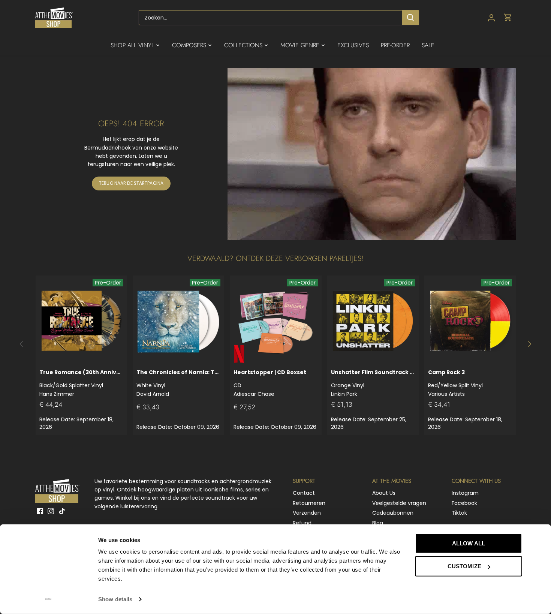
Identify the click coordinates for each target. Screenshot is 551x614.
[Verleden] (22, 344)
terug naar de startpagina (131, 183)
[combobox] (270, 17)
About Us (383, 493)
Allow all (468, 543)
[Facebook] (40, 511)
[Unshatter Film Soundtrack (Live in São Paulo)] (373, 321)
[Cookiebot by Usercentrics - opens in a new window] (48, 599)
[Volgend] (529, 344)
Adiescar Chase (270, 382)
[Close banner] (539, 536)
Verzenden (307, 513)
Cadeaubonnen (392, 513)
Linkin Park (373, 382)
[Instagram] (51, 511)
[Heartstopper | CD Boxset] (275, 321)
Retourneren (309, 503)
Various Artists (455, 382)
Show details (115, 599)
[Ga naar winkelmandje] (507, 17)
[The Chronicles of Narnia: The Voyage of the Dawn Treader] (178, 321)
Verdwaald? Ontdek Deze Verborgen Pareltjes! (275, 258)
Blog (377, 523)
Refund (302, 523)
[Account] (491, 17)
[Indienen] (410, 17)
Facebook (464, 503)
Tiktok (459, 513)
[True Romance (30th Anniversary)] (81, 321)
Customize (464, 566)
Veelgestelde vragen (399, 503)
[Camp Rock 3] (470, 321)
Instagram (465, 493)
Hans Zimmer (81, 382)
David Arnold (178, 382)
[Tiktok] (62, 511)
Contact (304, 493)
